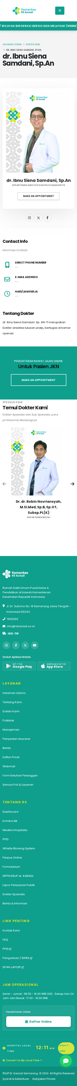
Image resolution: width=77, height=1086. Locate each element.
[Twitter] (38, 218)
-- (16, 267)
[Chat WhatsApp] (66, 1061)
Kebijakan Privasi (44, 1079)
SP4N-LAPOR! (12, 967)
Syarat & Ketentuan (16, 1079)
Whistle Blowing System (19, 848)
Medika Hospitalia (15, 830)
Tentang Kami (12, 702)
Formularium (11, 867)
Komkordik (10, 821)
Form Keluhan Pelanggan (20, 775)
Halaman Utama (12, 44)
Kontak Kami (11, 930)
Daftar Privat (11, 757)
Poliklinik (8, 720)
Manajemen (11, 730)
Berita (7, 748)
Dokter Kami (33, 44)
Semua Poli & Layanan (18, 785)
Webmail (9, 766)
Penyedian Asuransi (16, 739)
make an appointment (39, 380)
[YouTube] (34, 645)
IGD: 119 (13, 633)
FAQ (5, 940)
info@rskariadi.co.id (21, 626)
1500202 (12, 619)
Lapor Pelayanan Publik (19, 885)
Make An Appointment (38, 196)
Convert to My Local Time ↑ (24, 1060)
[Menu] (59, 11)
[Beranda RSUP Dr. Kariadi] (24, 10)
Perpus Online (12, 858)
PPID (6, 839)
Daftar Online (40, 1021)
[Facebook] (47, 218)
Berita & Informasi (15, 903)
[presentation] (5, 484)
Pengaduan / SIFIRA (16, 958)
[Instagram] (29, 218)
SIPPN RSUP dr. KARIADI (18, 876)
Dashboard (10, 812)
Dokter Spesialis (14, 894)
